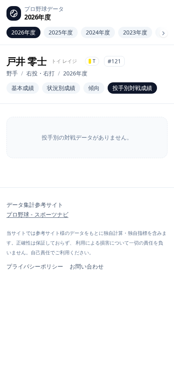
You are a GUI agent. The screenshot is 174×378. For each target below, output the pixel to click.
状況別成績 (61, 88)
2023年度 (135, 32)
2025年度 (61, 32)
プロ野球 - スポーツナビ (37, 214)
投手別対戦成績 (132, 88)
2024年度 (98, 32)
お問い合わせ (87, 266)
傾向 (94, 88)
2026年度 (23, 32)
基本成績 (22, 88)
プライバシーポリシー (34, 266)
